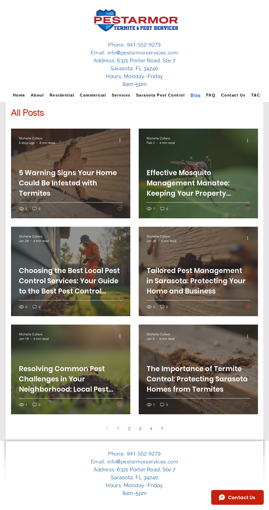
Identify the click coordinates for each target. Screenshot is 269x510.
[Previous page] (107, 428)
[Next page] (162, 428)
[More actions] (121, 140)
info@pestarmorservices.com (142, 52)
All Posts (27, 112)
